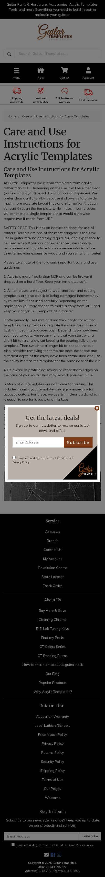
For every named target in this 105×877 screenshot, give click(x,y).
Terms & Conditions (58, 458)
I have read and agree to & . (43, 460)
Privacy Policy (21, 462)
